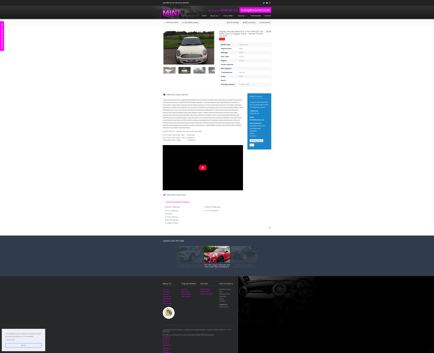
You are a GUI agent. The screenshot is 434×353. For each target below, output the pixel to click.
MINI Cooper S (186, 294)
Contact (268, 16)
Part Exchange (205, 289)
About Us (214, 16)
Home (204, 16)
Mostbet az (166, 348)
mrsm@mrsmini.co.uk (257, 120)
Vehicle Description (172, 22)
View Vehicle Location (191, 22)
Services (241, 16)
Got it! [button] (23, 345)
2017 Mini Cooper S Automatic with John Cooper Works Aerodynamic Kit (217, 266)
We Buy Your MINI (206, 294)
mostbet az (166, 337)
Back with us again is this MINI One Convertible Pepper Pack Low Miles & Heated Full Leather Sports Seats (190, 266)
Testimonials (255, 16)
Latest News (167, 299)
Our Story (166, 289)
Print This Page (234, 22)
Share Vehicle (265, 22)
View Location (257, 140)
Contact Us (166, 301)
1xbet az (166, 350)
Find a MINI (228, 16)
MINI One (185, 289)
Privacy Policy (167, 303)
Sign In (192, 3)
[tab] (176, 201)
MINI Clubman (186, 296)
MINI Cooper (186, 292)
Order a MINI (204, 292)
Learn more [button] (10, 339)
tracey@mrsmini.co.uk (255, 10)
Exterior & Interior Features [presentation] (177, 202)
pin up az (166, 339)
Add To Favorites (250, 22)
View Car (190, 269)
